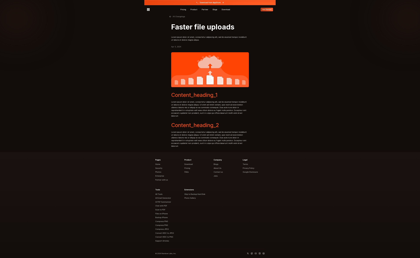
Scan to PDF (160, 210)
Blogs (215, 9)
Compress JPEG (162, 229)
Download (226, 9)
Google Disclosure (250, 172)
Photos (158, 172)
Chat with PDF (161, 206)
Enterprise (159, 176)
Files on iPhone (161, 214)
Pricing (183, 9)
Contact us (218, 172)
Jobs (216, 176)
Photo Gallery (190, 198)
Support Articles (162, 241)
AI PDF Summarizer (163, 202)
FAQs (186, 172)
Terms (245, 164)
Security (158, 168)
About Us (217, 168)
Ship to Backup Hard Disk (194, 194)
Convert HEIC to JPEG (164, 233)
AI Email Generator (163, 198)
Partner (205, 9)
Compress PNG (161, 221)
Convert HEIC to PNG (164, 237)
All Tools (158, 194)
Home (157, 164)
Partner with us (161, 180)
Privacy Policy (248, 168)
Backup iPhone (161, 217)
